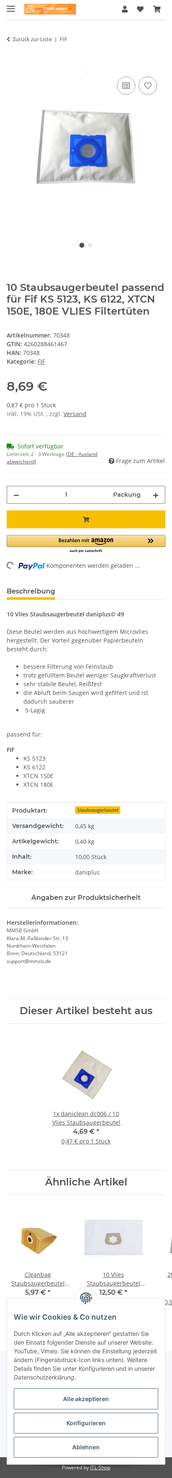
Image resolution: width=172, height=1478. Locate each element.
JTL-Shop (100, 1467)
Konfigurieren (86, 1422)
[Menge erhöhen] (156, 494)
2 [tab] (90, 245)
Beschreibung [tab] (31, 591)
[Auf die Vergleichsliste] (126, 85)
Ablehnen (86, 1447)
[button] (124, 9)
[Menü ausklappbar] (11, 5)
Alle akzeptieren (86, 1398)
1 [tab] (81, 245)
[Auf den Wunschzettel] (148, 85)
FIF (41, 361)
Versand (74, 414)
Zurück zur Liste (32, 39)
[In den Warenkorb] (13, 65)
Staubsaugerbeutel (97, 810)
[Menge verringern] (16, 494)
